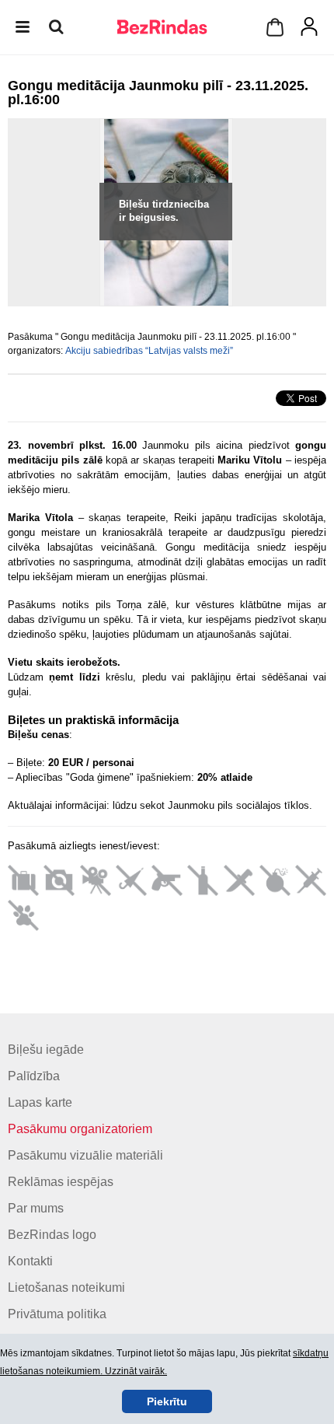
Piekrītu (167, 1401)
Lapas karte (40, 1102)
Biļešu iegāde (46, 1049)
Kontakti (30, 1261)
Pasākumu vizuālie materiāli (85, 1155)
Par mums (36, 1208)
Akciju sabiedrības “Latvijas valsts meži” (149, 350)
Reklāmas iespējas (60, 1181)
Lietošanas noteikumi (66, 1287)
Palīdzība (34, 1076)
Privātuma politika (57, 1314)
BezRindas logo (52, 1234)
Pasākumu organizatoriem (80, 1128)
